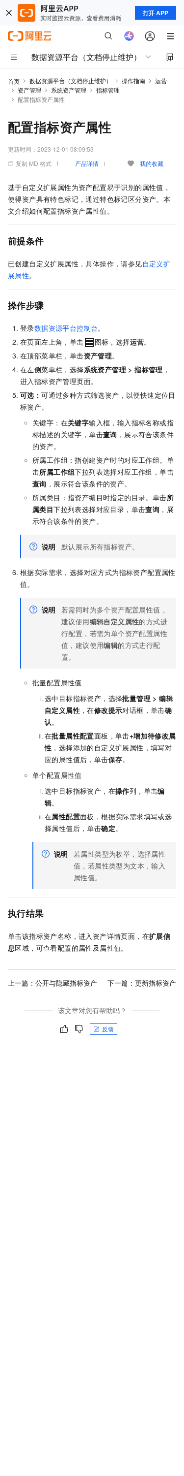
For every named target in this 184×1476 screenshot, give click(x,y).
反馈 (108, 1029)
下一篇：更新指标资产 (141, 983)
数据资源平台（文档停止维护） (70, 80)
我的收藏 (151, 163)
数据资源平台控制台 (66, 328)
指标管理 (108, 90)
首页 (14, 81)
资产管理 (29, 90)
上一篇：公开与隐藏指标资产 (52, 983)
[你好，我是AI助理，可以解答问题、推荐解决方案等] (129, 36)
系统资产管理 (68, 90)
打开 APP (155, 12)
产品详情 (87, 163)
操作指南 (133, 80)
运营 (161, 80)
